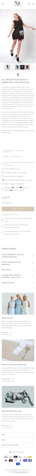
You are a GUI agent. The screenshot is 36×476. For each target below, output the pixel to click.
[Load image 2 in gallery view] (12, 67)
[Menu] (3, 3)
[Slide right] (34, 67)
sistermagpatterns (15, 469)
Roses (32, 130)
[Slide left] (2, 67)
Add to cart (18, 209)
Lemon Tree (6, 133)
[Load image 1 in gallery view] (7, 67)
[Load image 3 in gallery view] (17, 67)
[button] (29, 3)
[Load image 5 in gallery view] (27, 67)
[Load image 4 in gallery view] (22, 67)
